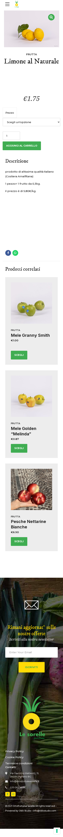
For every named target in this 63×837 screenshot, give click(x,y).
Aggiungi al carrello (21, 145)
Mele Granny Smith (30, 335)
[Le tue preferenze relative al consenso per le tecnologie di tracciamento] (57, 831)
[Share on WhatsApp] (15, 253)
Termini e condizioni (18, 763)
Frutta (31, 54)
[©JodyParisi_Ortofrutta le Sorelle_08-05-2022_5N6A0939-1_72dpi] (31, 396)
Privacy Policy (14, 751)
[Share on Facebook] (8, 253)
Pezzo (9, 112)
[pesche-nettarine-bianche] (31, 489)
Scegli (19, 355)
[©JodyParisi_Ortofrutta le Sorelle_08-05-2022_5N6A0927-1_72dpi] (31, 303)
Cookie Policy (14, 757)
